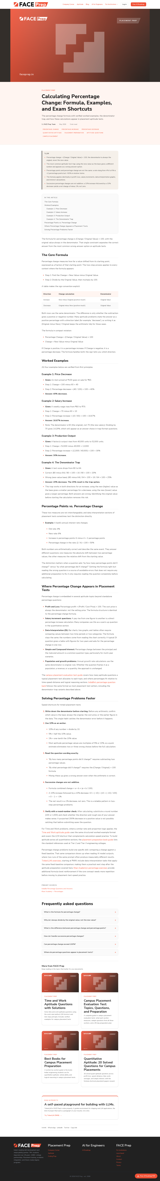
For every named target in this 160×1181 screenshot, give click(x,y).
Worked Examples (51, 205)
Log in (124, 4)
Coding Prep (52, 1156)
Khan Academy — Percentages (52, 891)
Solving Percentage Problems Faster (58, 229)
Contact (119, 1159)
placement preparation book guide (97, 839)
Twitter (66, 1128)
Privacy (118, 1162)
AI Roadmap (86, 1150)
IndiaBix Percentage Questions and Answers (57, 889)
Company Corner (68, 4)
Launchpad (120, 1153)
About (118, 1156)
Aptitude (80, 4)
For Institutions (110, 4)
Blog (87, 4)
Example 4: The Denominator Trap (60, 219)
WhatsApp (52, 1128)
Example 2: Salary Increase (57, 212)
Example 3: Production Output (58, 216)
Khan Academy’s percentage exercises (90, 868)
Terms (118, 1165)
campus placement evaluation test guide (64, 675)
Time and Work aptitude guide (56, 832)
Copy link (74, 1128)
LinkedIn (60, 1128)
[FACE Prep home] (31, 4)
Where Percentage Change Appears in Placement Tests (66, 226)
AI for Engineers (97, 4)
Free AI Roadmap (138, 4)
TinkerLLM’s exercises (51, 860)
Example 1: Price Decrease (57, 209)
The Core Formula (51, 202)
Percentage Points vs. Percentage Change (60, 222)
